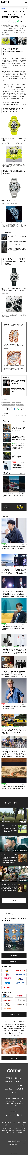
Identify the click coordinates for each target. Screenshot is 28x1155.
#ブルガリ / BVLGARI (6, 402)
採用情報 (20, 1132)
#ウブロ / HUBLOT (16, 402)
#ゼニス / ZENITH (20, 404)
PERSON (3, 5)
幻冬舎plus (6, 1125)
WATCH (9, 5)
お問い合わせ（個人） (21, 1130)
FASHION (7, 1098)
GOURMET (19, 5)
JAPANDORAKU (16, 1122)
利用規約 (22, 1128)
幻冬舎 (22, 1125)
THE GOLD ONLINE (15, 1125)
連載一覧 (14, 900)
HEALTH (8, 1101)
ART (18, 1098)
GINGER (24, 1122)
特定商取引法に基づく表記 (8, 1130)
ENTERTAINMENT (10, 1103)
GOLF (24, 5)
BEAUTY (14, 1101)
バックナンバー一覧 (14, 1014)
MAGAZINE (18, 1089)
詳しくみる (14, 1058)
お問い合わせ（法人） (11, 1132)
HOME (2, 413)
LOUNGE (8, 1089)
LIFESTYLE (10, 1085)
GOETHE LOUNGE (6, 1122)
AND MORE (14, 1105)
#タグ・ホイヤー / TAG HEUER (8, 404)
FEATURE (10, 1078)
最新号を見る (14, 955)
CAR (14, 5)
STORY (19, 1085)
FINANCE (20, 1103)
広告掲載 (5, 1128)
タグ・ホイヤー (12, 32)
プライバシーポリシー (14, 1128)
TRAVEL (13, 1098)
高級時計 (6, 60)
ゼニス (5, 32)
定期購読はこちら (14, 962)
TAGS (14, 1092)
